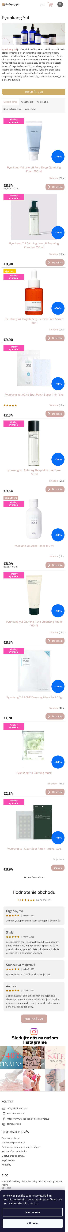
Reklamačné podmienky (14, 1151)
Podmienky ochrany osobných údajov (21, 1147)
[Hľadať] (41, 4)
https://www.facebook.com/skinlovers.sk (28, 1119)
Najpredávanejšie (12, 109)
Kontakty (6, 1165)
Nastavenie (32, 1212)
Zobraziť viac (34, 1018)
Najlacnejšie (27, 102)
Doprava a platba (10, 1138)
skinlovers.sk (14, 1124)
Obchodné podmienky (13, 1142)
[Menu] (60, 4)
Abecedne (30, 109)
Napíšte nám (8, 1160)
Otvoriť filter (34, 91)
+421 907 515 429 (15, 1113)
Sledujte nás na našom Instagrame (35, 1039)
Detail (58, 867)
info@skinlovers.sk (17, 1108)
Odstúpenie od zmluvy (13, 1156)
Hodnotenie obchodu (34, 892)
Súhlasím (33, 1223)
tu (37, 1203)
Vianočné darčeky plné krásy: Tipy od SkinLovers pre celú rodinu (32, 1183)
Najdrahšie (42, 102)
